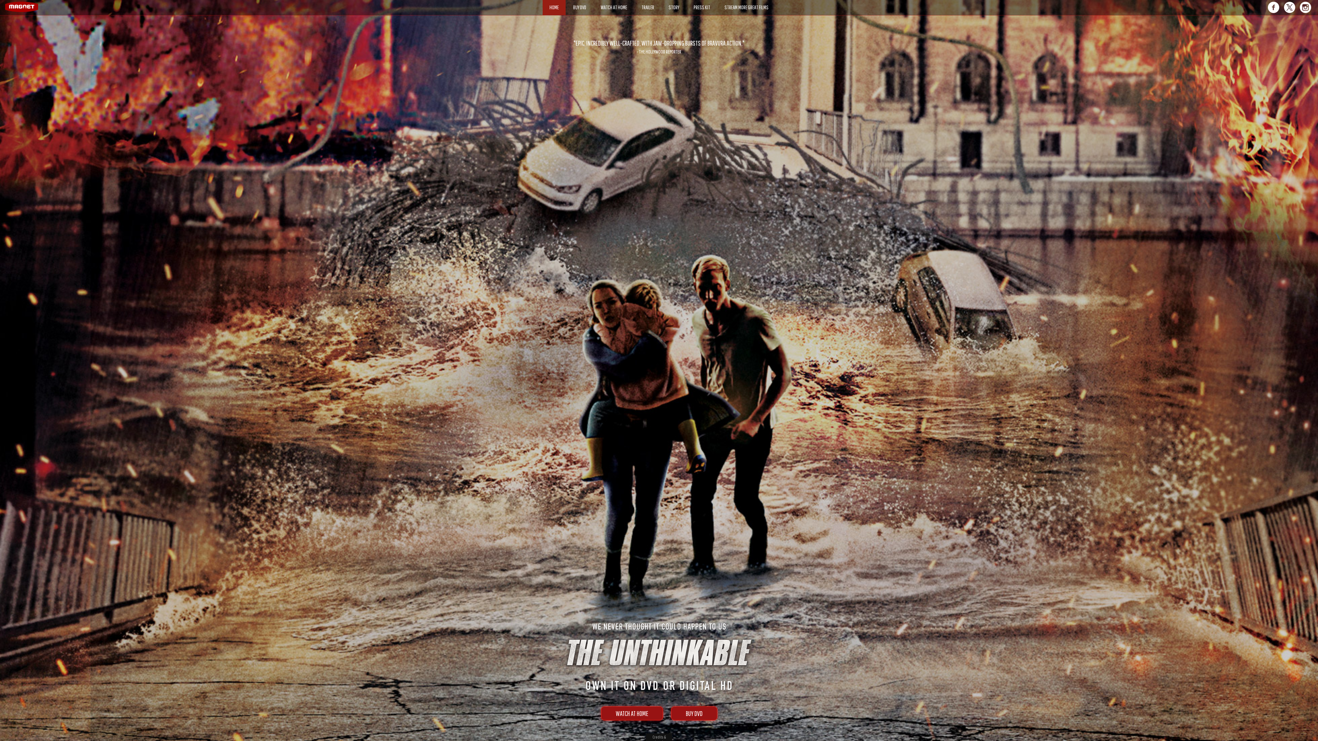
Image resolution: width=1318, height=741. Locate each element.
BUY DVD (694, 713)
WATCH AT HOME (632, 713)
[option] (659, 47)
